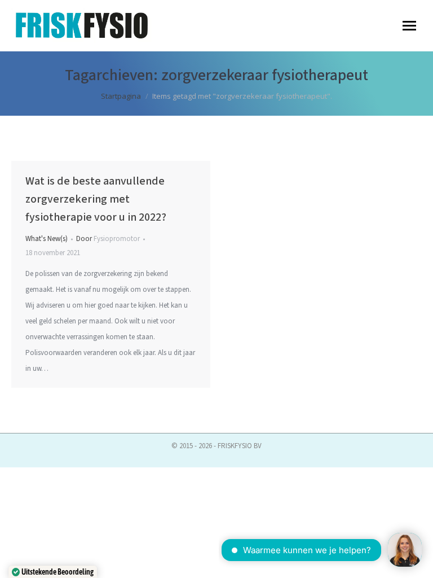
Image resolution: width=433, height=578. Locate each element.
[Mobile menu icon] (409, 25)
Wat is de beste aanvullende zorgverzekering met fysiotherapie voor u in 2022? (95, 199)
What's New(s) (46, 239)
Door (108, 239)
